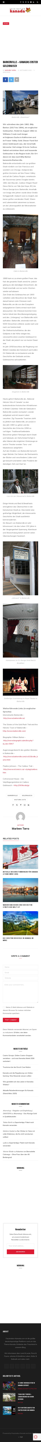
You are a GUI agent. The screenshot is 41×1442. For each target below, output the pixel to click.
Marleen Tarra (10, 70)
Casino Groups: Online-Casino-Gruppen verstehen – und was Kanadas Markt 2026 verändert (18, 1058)
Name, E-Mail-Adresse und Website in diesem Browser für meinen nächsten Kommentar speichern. (18, 1010)
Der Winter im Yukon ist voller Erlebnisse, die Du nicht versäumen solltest (19, 1134)
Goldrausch (27, 795)
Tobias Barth (7, 1122)
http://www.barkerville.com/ (14, 731)
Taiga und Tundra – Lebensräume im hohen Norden (26, 1396)
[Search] (37, 2)
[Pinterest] (20, 805)
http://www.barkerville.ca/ (14, 718)
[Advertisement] (20, 42)
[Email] (24, 805)
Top (21, 1437)
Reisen (6, 23)
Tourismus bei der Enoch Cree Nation (17, 1067)
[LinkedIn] (28, 805)
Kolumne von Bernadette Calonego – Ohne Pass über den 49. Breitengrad (19, 1154)
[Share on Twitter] (11, 79)
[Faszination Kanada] (20, 10)
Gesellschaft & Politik (27, 1389)
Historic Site (20, 800)
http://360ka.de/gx (21, 785)
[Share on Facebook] (5, 79)
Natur (20, 1402)
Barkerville (13, 795)
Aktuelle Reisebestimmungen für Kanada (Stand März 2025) (20, 873)
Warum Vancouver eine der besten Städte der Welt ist (17, 906)
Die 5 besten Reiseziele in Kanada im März (18, 939)
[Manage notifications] (35, 1437)
